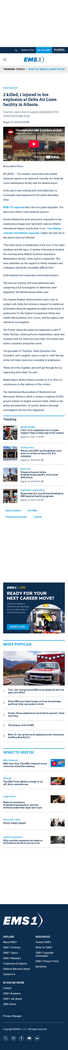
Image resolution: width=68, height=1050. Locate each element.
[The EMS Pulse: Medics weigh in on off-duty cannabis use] (58, 781)
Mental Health (28, 427)
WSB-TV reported (13, 207)
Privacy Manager (12, 1016)
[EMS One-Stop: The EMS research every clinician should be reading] (58, 763)
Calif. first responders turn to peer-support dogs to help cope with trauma (42, 431)
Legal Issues (9, 796)
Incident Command (12, 837)
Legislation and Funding (32, 490)
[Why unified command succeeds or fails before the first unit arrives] (58, 840)
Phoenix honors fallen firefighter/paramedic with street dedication (39, 475)
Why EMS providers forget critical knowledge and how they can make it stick (34, 702)
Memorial (25, 469)
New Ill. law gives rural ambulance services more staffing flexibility (36, 736)
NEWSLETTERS (27, 50)
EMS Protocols (10, 760)
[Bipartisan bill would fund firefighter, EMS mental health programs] (10, 496)
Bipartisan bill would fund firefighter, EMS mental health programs (42, 495)
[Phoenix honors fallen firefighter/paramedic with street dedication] (10, 475)
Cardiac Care (27, 447)
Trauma (37, 517)
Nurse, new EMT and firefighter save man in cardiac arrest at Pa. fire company (41, 453)
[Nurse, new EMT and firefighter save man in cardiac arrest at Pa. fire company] (10, 453)
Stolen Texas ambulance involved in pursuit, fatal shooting (36, 714)
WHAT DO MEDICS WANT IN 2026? (48, 69)
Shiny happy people (14, 822)
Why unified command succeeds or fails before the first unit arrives (23, 842)
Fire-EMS (32, 510)
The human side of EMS (21, 725)
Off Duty (7, 778)
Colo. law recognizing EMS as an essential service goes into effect (36, 691)
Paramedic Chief (11, 819)
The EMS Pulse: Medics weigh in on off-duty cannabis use (23, 783)
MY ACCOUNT (44, 50)
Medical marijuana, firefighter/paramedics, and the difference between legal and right (22, 805)
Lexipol (24, 1029)
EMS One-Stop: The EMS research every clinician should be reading (25, 765)
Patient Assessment (16, 517)
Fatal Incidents (10, 88)
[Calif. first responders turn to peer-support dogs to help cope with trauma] (10, 433)
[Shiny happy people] (58, 822)
